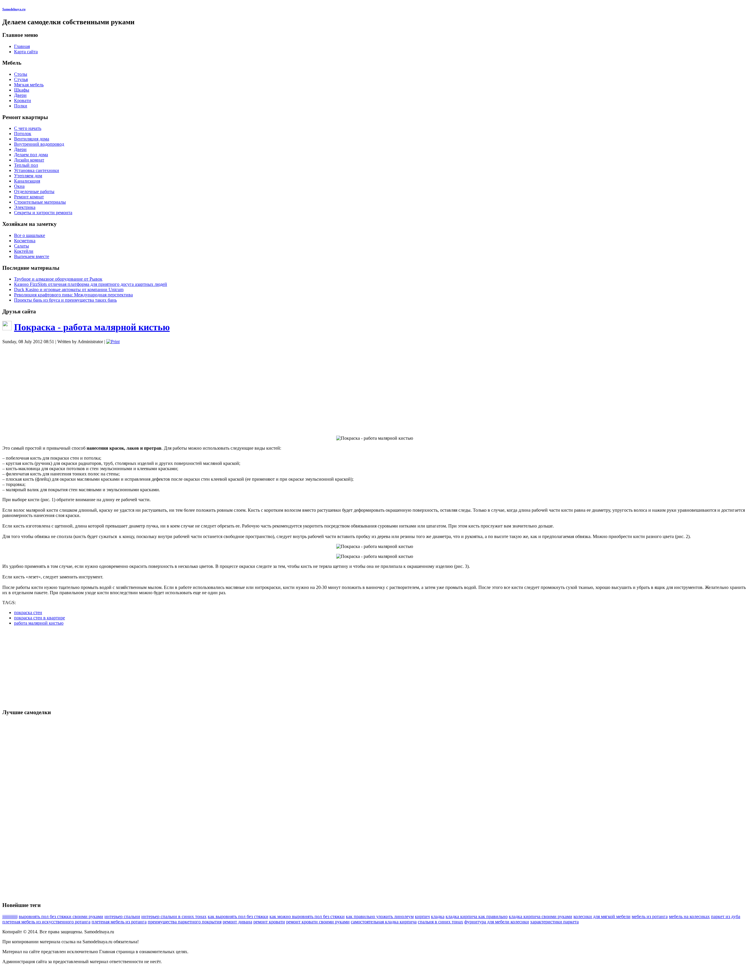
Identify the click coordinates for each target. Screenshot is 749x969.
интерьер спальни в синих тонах (174, 916)
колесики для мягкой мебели (602, 916)
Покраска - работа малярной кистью (92, 327)
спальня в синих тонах (440, 921)
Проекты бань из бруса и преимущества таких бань (65, 300)
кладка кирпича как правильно (477, 916)
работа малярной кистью (38, 623)
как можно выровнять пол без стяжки (307, 916)
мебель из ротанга (650, 916)
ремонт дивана (237, 921)
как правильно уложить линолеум (380, 916)
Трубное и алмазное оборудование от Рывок (58, 278)
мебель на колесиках (689, 916)
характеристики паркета (554, 921)
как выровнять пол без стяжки (238, 916)
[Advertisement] (374, 390)
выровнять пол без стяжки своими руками (61, 916)
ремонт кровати (269, 921)
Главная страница (117, 951)
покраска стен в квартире (39, 617)
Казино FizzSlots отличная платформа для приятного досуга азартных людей (90, 284)
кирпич (422, 916)
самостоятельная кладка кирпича (384, 921)
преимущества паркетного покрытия (184, 921)
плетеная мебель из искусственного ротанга (46, 921)
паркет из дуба (725, 916)
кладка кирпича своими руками (540, 916)
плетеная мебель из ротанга (119, 921)
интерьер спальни (122, 916)
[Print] (113, 341)
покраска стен (28, 612)
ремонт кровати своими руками (318, 921)
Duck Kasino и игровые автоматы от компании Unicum (68, 289)
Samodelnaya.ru (13, 9)
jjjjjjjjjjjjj (10, 916)
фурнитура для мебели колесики (496, 921)
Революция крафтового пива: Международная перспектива (73, 294)
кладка (437, 916)
